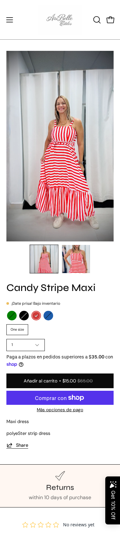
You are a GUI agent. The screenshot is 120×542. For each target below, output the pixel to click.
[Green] (12, 315)
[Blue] (48, 315)
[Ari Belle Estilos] (60, 20)
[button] (96, 19)
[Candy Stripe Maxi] (43, 259)
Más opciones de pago (60, 409)
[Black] (24, 315)
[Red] (36, 315)
